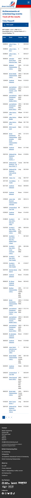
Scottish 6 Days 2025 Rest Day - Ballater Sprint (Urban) (12, 239)
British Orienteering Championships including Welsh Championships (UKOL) (13, 139)
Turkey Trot (12, 178)
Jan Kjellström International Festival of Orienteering (15, 456)
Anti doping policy (6, 473)
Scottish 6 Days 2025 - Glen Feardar (12, 258)
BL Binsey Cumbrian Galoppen (11, 283)
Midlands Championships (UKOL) (13, 67)
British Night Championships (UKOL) (13, 393)
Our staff (4, 466)
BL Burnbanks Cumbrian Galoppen (12, 335)
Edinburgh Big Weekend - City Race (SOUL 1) (13, 164)
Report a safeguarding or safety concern (12, 470)
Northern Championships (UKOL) (13, 289)
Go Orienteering (6, 452)
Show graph (9, 24)
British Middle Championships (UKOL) (13, 75)
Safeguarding (5, 454)
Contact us (4, 475)
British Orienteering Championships (11, 459)
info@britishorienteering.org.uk (10, 442)
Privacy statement (6, 468)
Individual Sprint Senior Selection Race (13, 60)
